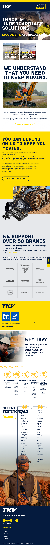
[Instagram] (10, 523)
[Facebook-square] (5, 523)
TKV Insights (7, 536)
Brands (5, 535)
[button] (25, 95)
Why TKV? (36, 339)
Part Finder (12, 253)
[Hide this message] (49, 1)
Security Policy (20, 543)
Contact (6, 538)
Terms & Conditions (29, 543)
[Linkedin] (3, 523)
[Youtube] (7, 523)
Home (5, 531)
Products (6, 533)
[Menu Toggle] (47, 6)
